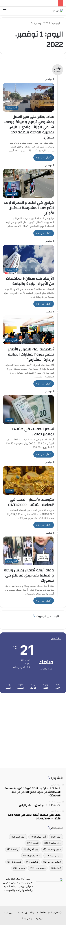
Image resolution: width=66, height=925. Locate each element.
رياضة (12, 849)
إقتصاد (32, 843)
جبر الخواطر (30, 849)
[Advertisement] (33, 729)
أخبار (56, 836)
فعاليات (32, 861)
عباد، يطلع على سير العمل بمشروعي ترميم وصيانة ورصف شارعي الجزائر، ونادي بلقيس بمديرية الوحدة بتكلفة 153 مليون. (29, 127)
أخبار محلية (52, 843)
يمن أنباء (8, 912)
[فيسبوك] (39, 897)
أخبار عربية (18, 836)
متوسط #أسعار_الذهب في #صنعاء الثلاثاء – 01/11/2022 (31, 502)
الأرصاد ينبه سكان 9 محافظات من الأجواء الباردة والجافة (30, 281)
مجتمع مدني (37, 868)
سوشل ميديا (53, 855)
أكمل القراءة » (43, 157)
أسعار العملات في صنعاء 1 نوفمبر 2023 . (32, 431)
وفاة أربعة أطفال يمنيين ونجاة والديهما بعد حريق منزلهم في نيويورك (29, 575)
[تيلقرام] (31, 897)
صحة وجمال (31, 855)
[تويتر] (35, 897)
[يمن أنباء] (57, 10)
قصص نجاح (14, 861)
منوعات (19, 868)
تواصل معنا (27, 918)
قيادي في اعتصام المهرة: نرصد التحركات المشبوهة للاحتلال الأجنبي (29, 207)
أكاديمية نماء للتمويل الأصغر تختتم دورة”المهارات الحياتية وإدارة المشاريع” (31, 354)
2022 (47, 23)
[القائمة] (4, 12)
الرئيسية (56, 23)
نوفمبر (39, 23)
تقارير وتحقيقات (52, 849)
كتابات (56, 868)
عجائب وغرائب (52, 861)
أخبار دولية (38, 836)
